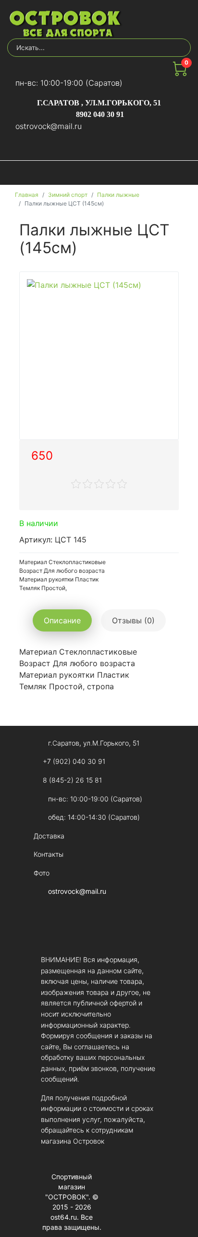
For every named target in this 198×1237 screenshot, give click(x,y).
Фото (42, 873)
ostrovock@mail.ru (48, 126)
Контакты (48, 854)
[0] (180, 73)
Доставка (49, 836)
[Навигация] (182, 173)
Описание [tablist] (62, 620)
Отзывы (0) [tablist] (133, 620)
